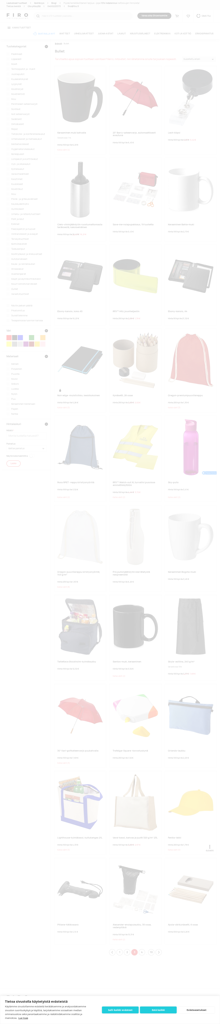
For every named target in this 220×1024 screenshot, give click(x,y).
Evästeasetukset (196, 1009)
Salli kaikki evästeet (120, 1009)
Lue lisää (23, 1018)
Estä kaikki (158, 1009)
